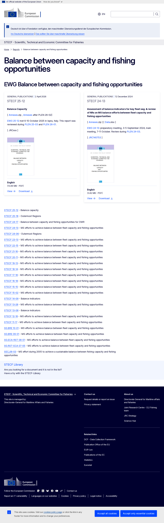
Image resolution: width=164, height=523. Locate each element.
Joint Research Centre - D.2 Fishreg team (140, 409)
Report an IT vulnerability (15, 496)
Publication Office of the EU (97, 444)
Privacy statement (92, 404)
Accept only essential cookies (138, 513)
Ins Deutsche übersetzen (22, 34)
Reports (16, 49)
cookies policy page (53, 512)
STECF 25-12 (11, 210)
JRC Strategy (130, 415)
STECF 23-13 (11, 239)
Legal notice (95, 496)
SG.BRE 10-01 (11, 328)
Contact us (72, 491)
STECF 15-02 (11, 292)
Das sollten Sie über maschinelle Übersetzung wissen (60, 34)
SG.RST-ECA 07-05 (14, 345)
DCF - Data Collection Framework (99, 439)
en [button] (103, 14)
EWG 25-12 (13, 120)
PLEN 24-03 (133, 131)
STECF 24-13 (11, 228)
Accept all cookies (107, 513)
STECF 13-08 (11, 310)
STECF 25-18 (11, 216)
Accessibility (111, 496)
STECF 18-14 (11, 269)
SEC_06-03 (10, 351)
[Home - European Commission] (24, 13)
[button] (11, 191)
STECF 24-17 (11, 222)
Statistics (88, 460)
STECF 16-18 (11, 281)
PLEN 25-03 (31, 124)
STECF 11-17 (10, 322)
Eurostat (88, 465)
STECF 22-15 (11, 245)
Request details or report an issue (99, 399)
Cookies (65, 496)
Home (6, 49)
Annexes (13, 115)
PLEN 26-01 (49, 124)
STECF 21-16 (11, 251)
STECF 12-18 (11, 316)
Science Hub (130, 421)
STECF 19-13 (11, 263)
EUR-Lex (88, 449)
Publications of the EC (94, 455)
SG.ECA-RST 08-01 (14, 340)
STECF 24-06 (11, 233)
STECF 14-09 (11, 298)
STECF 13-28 (11, 304)
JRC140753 (95, 137)
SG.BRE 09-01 (11, 334)
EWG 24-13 (93, 128)
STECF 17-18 (11, 275)
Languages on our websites (44, 496)
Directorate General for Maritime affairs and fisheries (142, 401)
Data (107, 122)
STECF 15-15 (11, 286)
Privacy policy (79, 496)
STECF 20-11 (11, 257)
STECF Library (13, 364)
